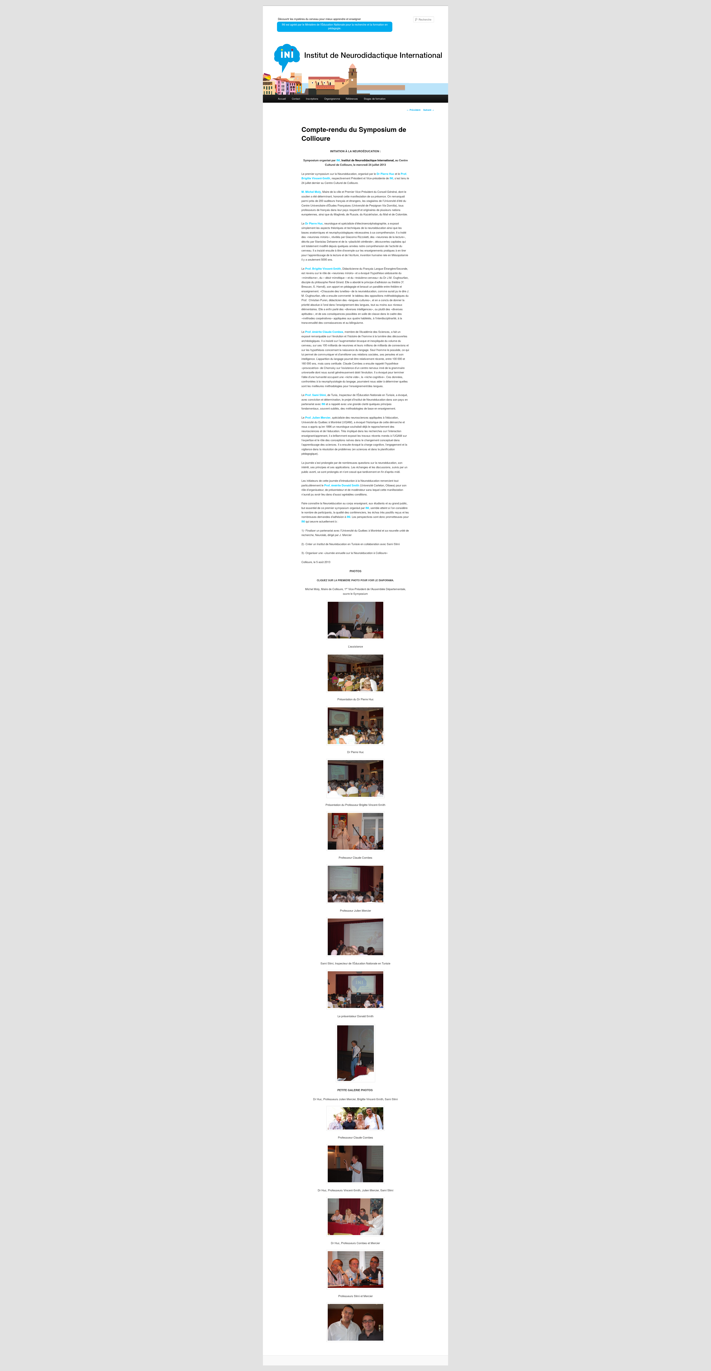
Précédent (413, 110)
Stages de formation (374, 98)
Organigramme (332, 98)
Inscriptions (312, 98)
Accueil (282, 98)
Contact (296, 98)
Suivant (428, 110)
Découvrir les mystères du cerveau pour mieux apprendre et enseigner (319, 19)
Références (352, 98)
